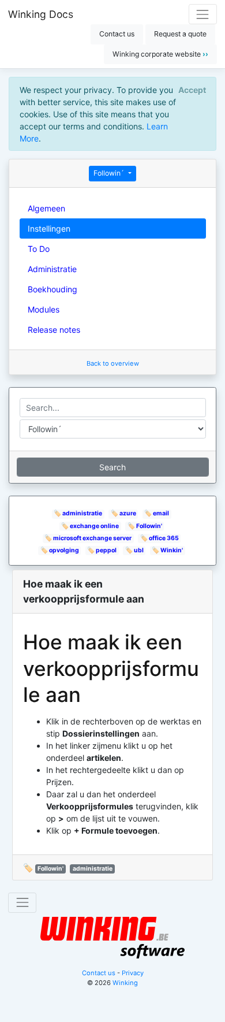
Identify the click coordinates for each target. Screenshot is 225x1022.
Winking (125, 983)
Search (112, 467)
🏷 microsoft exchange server (88, 538)
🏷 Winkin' (167, 550)
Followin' (50, 868)
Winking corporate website (160, 54)
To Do (39, 249)
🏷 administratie (78, 513)
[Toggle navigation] (203, 14)
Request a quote (180, 33)
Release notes (54, 330)
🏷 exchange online (90, 526)
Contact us (116, 33)
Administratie (52, 269)
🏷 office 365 (159, 538)
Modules (43, 309)
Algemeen (46, 208)
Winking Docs (40, 14)
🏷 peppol (102, 550)
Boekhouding (52, 289)
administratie (92, 868)
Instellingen (49, 228)
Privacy (133, 973)
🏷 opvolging (59, 550)
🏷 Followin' (144, 526)
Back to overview (113, 363)
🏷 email (156, 513)
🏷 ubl (134, 550)
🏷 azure (123, 513)
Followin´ (109, 173)
